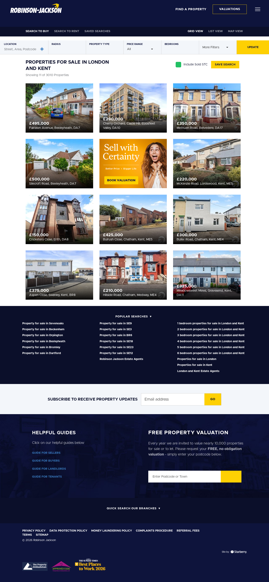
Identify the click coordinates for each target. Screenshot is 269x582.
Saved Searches (97, 31)
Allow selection (236, 534)
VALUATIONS (229, 9)
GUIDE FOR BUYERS (46, 460)
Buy (37, 31)
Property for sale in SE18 (116, 341)
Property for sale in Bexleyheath (43, 341)
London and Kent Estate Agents (198, 371)
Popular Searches (131, 316)
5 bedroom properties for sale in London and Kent (211, 347)
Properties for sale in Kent (194, 365)
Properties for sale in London (196, 359)
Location (10, 44)
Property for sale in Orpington (42, 335)
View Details (59, 106)
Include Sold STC (196, 64)
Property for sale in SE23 (117, 347)
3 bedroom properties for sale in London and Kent (211, 335)
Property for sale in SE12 (116, 353)
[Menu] (257, 9)
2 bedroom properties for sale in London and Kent (211, 329)
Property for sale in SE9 (116, 323)
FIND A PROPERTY (191, 9)
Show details (205, 574)
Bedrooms (172, 44)
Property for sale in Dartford (41, 353)
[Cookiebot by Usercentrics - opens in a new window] (25, 574)
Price (135, 44)
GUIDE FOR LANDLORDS (49, 469)
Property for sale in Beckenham (43, 329)
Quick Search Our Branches (132, 508)
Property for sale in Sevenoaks (43, 323)
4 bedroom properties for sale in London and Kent (211, 341)
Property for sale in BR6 (116, 335)
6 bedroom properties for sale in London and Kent (211, 353)
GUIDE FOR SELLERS (46, 453)
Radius (56, 44)
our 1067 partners (76, 525)
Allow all (236, 521)
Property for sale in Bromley (41, 347)
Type (99, 44)
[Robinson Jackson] (36, 8)
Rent (66, 31)
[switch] (113, 574)
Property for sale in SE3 (116, 329)
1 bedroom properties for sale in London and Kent (210, 323)
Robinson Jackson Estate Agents (121, 359)
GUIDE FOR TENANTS (47, 476)
